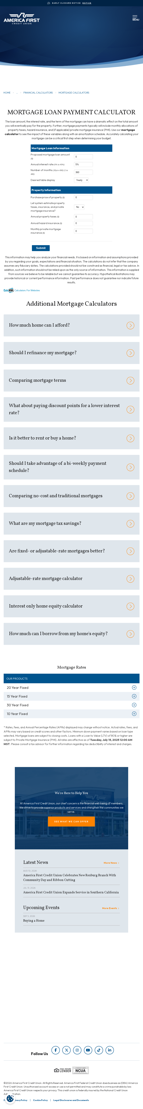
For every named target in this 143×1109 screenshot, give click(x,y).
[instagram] (77, 1050)
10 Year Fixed (17, 714)
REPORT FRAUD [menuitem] (82, 989)
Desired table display (43, 180)
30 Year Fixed (17, 705)
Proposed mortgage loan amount (50, 156)
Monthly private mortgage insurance (46, 231)
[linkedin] (110, 1050)
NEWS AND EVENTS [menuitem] (84, 979)
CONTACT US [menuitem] (33, 1031)
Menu (135, 19)
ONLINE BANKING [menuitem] (36, 1026)
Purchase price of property (48, 197)
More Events (109, 908)
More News (110, 862)
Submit (41, 248)
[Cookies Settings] (10, 1098)
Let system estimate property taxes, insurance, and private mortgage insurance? (48, 207)
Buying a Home (33, 921)
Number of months (49, 172)
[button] (71, 822)
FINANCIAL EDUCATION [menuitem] (87, 969)
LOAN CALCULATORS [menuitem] (85, 984)
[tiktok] (99, 1050)
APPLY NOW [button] (22, 72)
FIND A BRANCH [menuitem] (35, 1021)
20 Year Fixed (17, 687)
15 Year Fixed (17, 696)
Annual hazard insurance (46, 223)
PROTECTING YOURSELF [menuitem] (88, 974)
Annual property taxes (45, 216)
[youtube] (88, 1050)
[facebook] (55, 1050)
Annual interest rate (48, 164)
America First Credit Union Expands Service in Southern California (71, 892)
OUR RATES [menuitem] (32, 1012)
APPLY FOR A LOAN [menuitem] (37, 1016)
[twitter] (66, 1050)
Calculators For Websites (27, 290)
